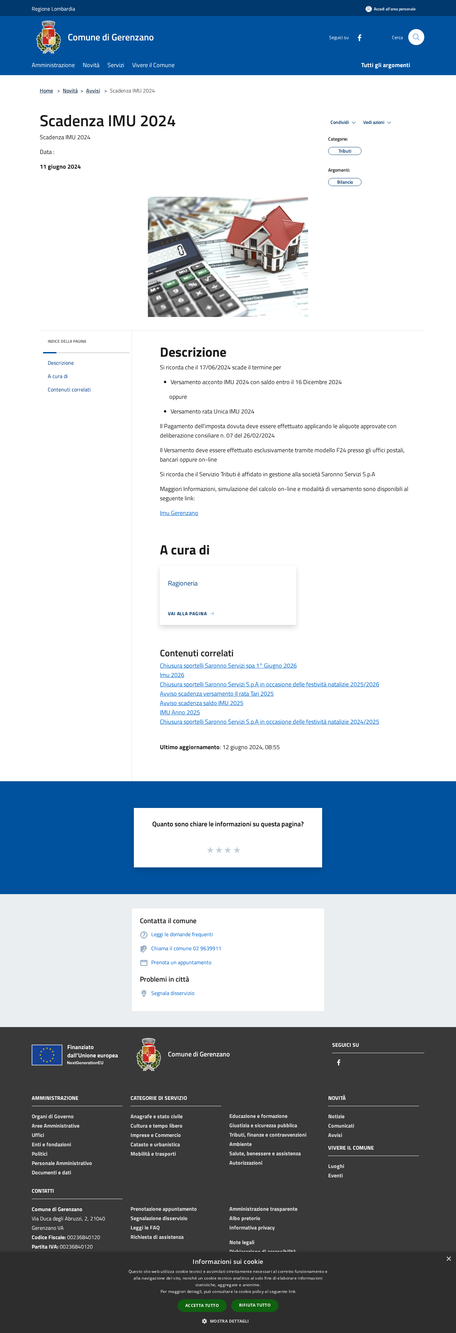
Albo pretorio (244, 1218)
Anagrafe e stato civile (157, 1116)
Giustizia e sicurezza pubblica (263, 1125)
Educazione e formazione (258, 1116)
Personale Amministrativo (62, 1163)
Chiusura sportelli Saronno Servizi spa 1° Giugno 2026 (228, 665)
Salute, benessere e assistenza (265, 1153)
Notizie (336, 1116)
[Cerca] (416, 37)
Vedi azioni (374, 122)
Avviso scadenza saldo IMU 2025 (201, 702)
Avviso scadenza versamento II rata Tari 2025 (217, 693)
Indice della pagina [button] (67, 341)
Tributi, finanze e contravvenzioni (267, 1135)
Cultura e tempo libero (157, 1126)
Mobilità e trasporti (153, 1154)
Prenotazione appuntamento (164, 1209)
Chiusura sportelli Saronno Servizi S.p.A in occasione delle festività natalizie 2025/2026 (269, 684)
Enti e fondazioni (51, 1144)
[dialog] (228, 1292)
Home (46, 91)
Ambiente (240, 1144)
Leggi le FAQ (145, 1227)
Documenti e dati (51, 1172)
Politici (39, 1154)
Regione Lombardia (53, 9)
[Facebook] (357, 36)
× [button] (448, 1259)
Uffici (38, 1135)
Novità (70, 91)
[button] (228, 1321)
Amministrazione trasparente (263, 1209)
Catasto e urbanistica (155, 1144)
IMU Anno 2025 (180, 712)
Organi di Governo (53, 1116)
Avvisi (93, 91)
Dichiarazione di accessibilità (262, 1251)
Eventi (335, 1175)
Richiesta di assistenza (157, 1237)
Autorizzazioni (245, 1163)
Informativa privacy (252, 1227)
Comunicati (341, 1126)
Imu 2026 (172, 674)
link (292, 1291)
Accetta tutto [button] (202, 1305)
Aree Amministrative (55, 1126)
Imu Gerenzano (179, 512)
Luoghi (336, 1166)
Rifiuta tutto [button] (255, 1305)
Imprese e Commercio (156, 1135)
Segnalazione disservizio (159, 1218)
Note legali (241, 1242)
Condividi (340, 122)
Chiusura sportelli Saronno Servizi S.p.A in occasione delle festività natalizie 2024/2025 (269, 721)
